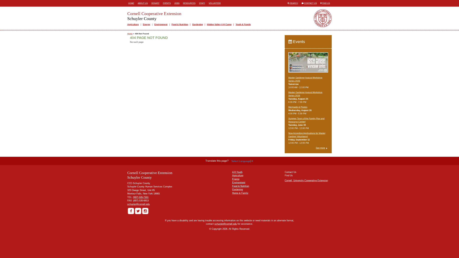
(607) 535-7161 (140, 197)
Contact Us (310, 3)
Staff (202, 3)
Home (131, 3)
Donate (155, 3)
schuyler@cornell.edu (138, 204)
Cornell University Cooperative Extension (306, 180)
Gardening (197, 24)
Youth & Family (243, 24)
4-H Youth (237, 172)
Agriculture (133, 24)
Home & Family (240, 193)
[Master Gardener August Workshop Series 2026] (308, 64)
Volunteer (215, 3)
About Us (143, 3)
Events (167, 3)
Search (294, 3)
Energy (146, 24)
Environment (160, 24)
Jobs (176, 3)
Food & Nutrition (180, 24)
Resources (189, 3)
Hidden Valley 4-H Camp (219, 24)
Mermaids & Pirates (297, 107)
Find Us (326, 3)
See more (320, 148)
